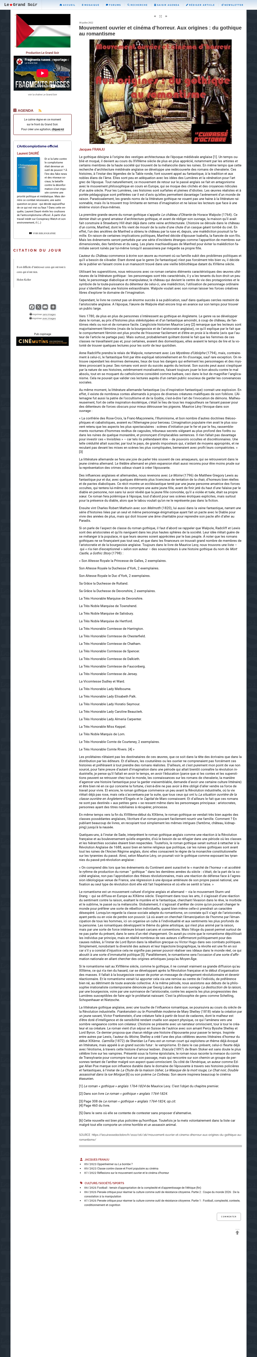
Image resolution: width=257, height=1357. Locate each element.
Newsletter (233, 5)
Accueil (69, 5)
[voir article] (28, 191)
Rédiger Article (201, 5)
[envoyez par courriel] (45, 308)
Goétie (159, 398)
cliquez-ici (58, 129)
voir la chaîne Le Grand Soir (42, 94)
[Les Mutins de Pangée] (42, 345)
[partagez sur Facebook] (31, 308)
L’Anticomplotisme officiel (37, 146)
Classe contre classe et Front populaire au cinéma (127, 1168)
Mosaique (91, 5)
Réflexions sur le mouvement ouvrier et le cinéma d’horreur (133, 1173)
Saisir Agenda (168, 5)
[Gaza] (42, 46)
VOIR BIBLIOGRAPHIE (44, 233)
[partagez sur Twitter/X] (38, 308)
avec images (49, 318)
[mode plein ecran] (160, 16)
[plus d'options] (53, 308)
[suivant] (166, 16)
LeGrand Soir (20, 4)
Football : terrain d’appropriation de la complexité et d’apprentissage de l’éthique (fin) (149, 1187)
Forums (114, 5)
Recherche (139, 5)
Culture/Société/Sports (103, 1183)
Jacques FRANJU (96, 1159)
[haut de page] (237, 1233)
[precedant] (155, 16)
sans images (49, 314)
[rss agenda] (37, 110)
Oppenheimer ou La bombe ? (115, 1164)
